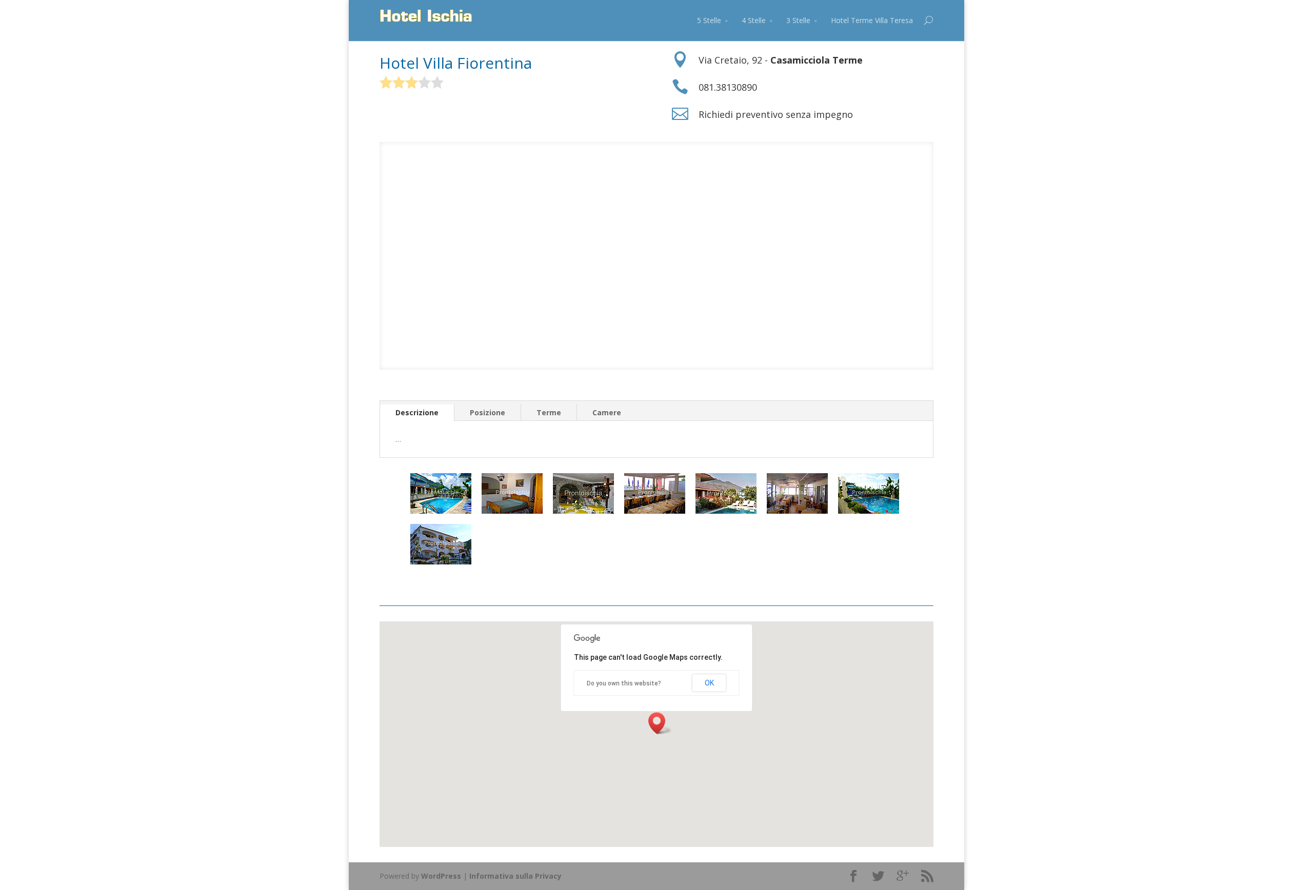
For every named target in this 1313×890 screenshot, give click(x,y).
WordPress (441, 876)
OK (709, 683)
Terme (548, 412)
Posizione (487, 412)
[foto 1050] (440, 511)
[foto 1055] (797, 511)
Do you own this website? (624, 683)
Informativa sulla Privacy (515, 876)
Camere (606, 412)
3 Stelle (798, 20)
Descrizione (417, 412)
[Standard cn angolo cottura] (512, 511)
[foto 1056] (868, 511)
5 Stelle (709, 20)
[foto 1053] (654, 511)
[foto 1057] (440, 562)
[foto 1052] (583, 511)
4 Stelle (754, 20)
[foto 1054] (726, 511)
